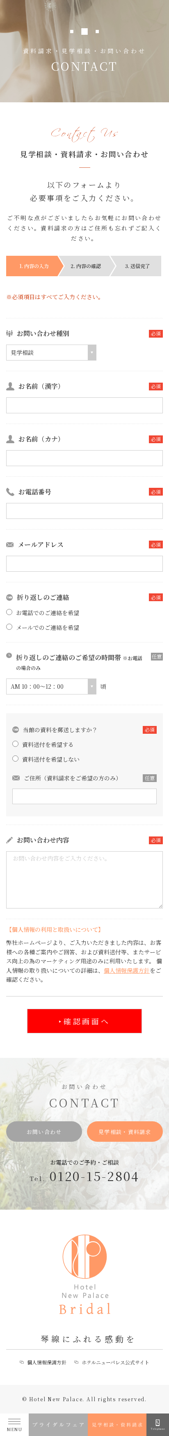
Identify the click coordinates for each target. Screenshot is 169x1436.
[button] (51, 353)
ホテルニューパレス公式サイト (115, 1362)
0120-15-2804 (94, 1176)
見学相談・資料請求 (124, 1132)
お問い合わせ (44, 1132)
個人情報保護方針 (127, 970)
